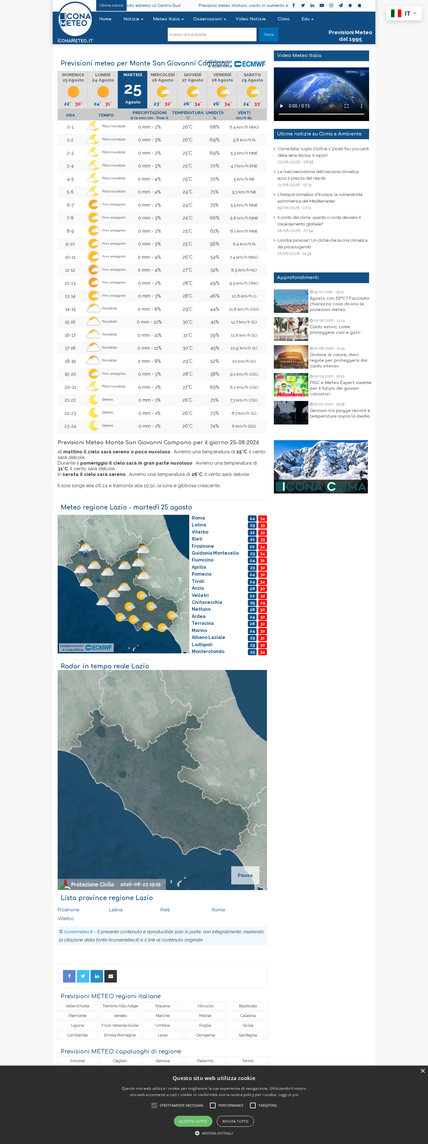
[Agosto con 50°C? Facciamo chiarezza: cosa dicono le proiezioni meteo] (291, 301)
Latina (116, 910)
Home (105, 19)
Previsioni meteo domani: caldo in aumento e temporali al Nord (219, 5)
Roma (218, 910)
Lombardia (77, 1035)
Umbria (162, 1025)
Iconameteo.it (78, 932)
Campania (205, 1035)
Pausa (245, 875)
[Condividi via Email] (110, 976)
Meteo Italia (166, 19)
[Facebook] (69, 976)
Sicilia (248, 1025)
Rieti (165, 910)
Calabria (248, 1015)
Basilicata (248, 1006)
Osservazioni (207, 19)
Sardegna (248, 1035)
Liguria (77, 1025)
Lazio (163, 1035)
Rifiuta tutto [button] (235, 1121)
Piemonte (77, 1015)
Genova (163, 1060)
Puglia (205, 1025)
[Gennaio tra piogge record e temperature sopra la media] (291, 412)
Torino (247, 1060)
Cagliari (120, 1060)
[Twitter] (83, 976)
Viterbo (66, 918)
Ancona (77, 1060)
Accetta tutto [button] (193, 1121)
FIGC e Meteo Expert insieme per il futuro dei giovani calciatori (341, 388)
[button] (214, 1133)
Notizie (131, 19)
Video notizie (251, 19)
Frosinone (68, 910)
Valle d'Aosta (77, 1006)
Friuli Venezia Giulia (120, 1025)
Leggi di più (289, 1094)
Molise (205, 1015)
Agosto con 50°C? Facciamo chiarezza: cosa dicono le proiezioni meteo (339, 304)
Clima (284, 19)
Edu (305, 19)
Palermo (205, 1060)
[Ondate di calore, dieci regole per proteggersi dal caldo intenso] (291, 357)
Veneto (120, 1015)
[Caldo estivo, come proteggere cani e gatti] (291, 329)
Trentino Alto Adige (120, 1006)
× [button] (422, 1071)
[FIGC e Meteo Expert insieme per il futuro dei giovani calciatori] (291, 385)
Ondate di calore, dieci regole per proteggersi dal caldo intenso (339, 360)
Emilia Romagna (120, 1035)
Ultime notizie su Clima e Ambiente (319, 134)
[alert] (214, 1105)
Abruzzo (205, 1006)
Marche (163, 1015)
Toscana (162, 1006)
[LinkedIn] (97, 976)
